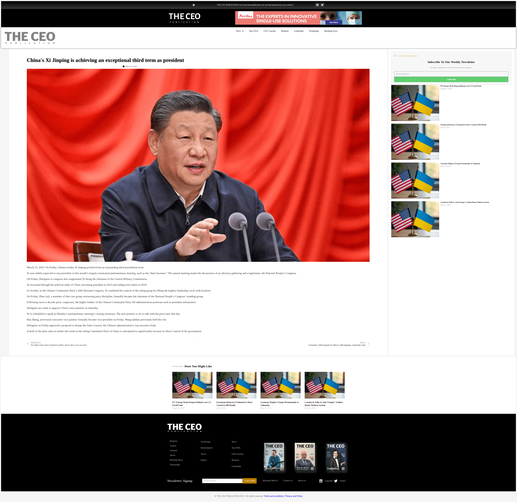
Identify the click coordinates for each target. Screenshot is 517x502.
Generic (173, 446)
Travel (203, 454)
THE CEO (184, 16)
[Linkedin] (317, 5)
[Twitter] (322, 5)
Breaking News (331, 31)
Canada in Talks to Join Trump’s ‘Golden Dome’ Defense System (465, 202)
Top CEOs (253, 31)
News (238, 31)
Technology (314, 31)
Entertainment (206, 448)
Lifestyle (173, 450)
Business (285, 31)
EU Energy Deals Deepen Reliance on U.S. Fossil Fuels (461, 86)
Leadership (298, 31)
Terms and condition (274, 496)
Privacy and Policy (294, 496)
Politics (204, 460)
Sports (172, 455)
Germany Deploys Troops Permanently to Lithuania (460, 164)
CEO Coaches (269, 31)
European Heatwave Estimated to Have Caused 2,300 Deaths (463, 125)
